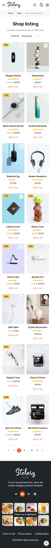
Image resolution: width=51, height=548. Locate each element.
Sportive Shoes (13, 428)
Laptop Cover (13, 226)
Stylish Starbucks (38, 126)
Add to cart (13, 87)
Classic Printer (37, 377)
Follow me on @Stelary (25, 514)
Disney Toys (38, 226)
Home (10, 13)
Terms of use (8, 534)
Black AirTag (13, 176)
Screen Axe (13, 277)
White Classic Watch (13, 126)
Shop (19, 13)
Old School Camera (37, 428)
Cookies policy (42, 534)
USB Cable (13, 327)
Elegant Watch (13, 75)
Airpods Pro (38, 277)
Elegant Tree (13, 377)
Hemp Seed (38, 75)
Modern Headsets (38, 176)
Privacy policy (25, 534)
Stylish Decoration (37, 327)
